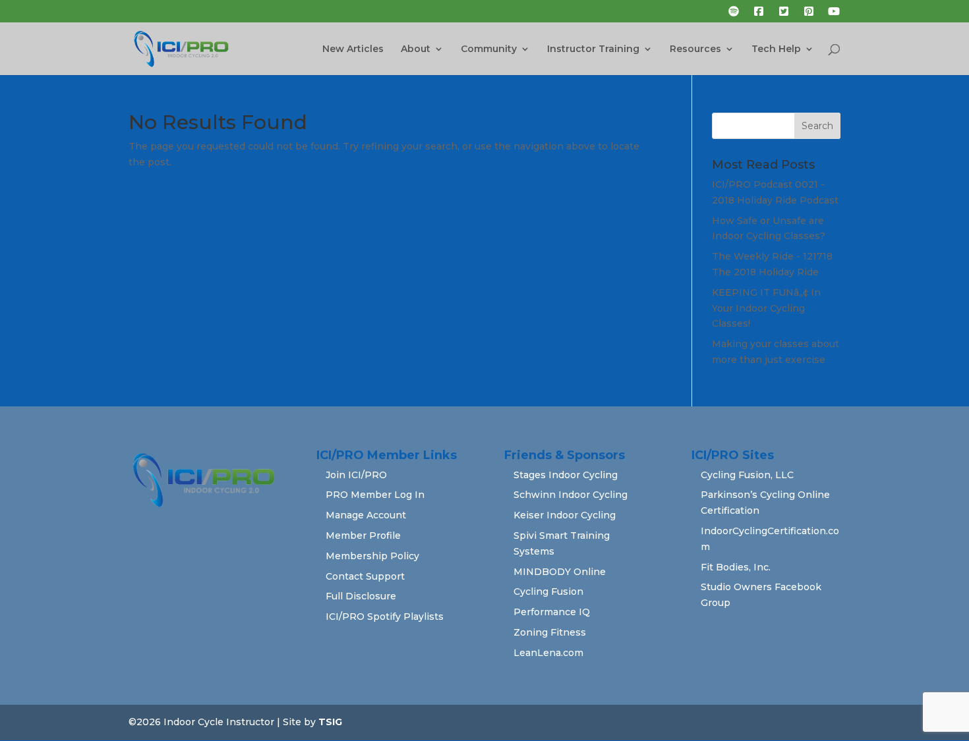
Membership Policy (372, 556)
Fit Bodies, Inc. (736, 567)
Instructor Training (593, 49)
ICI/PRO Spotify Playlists (385, 616)
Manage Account (366, 515)
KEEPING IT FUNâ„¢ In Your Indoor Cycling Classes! (766, 308)
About (415, 49)
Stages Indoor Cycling (566, 475)
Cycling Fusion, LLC (747, 475)
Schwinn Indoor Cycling (571, 495)
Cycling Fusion (548, 591)
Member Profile (363, 535)
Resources (695, 49)
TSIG (330, 722)
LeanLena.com (548, 653)
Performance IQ (552, 612)
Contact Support (365, 576)
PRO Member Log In (375, 495)
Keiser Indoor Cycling (565, 515)
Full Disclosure (361, 596)
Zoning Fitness (550, 632)
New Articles (353, 49)
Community (489, 49)
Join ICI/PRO (356, 475)
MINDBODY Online (560, 572)
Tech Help (776, 49)
